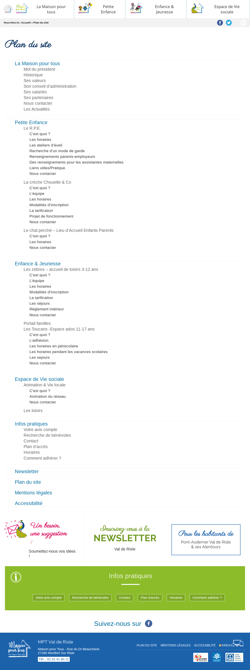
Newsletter (27, 471)
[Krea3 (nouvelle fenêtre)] (217, 661)
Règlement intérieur (46, 309)
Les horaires (40, 139)
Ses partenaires (38, 97)
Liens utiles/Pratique (47, 168)
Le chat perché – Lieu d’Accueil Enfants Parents (69, 230)
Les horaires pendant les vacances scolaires (68, 352)
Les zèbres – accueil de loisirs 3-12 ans (61, 269)
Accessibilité (28, 503)
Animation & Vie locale (45, 385)
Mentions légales (33, 492)
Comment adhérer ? (42, 458)
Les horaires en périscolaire (53, 346)
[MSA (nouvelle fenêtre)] (234, 661)
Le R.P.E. (32, 128)
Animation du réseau (47, 396)
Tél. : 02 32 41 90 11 (54, 659)
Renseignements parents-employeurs (62, 156)
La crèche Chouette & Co (47, 182)
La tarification (41, 210)
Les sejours (39, 357)
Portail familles (37, 323)
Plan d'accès (150, 598)
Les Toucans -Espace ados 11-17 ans (59, 329)
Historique (33, 75)
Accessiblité (205, 645)
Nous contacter (38, 103)
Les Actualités (37, 109)
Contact (31, 441)
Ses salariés (35, 92)
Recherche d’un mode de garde (57, 151)
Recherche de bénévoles (47, 435)
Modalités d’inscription (49, 205)
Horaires (32, 452)
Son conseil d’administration (50, 86)
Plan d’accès (36, 446)
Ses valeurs (35, 80)
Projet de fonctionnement (51, 216)
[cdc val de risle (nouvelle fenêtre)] (200, 661)
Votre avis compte (40, 429)
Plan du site (28, 482)
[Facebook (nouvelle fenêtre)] (148, 621)
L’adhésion (38, 340)
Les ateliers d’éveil (45, 145)
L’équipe (36, 193)
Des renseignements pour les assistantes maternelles (76, 162)
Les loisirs (33, 410)
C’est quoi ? (39, 134)
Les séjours (39, 303)
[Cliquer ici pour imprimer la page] (243, 23)
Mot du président (39, 69)
